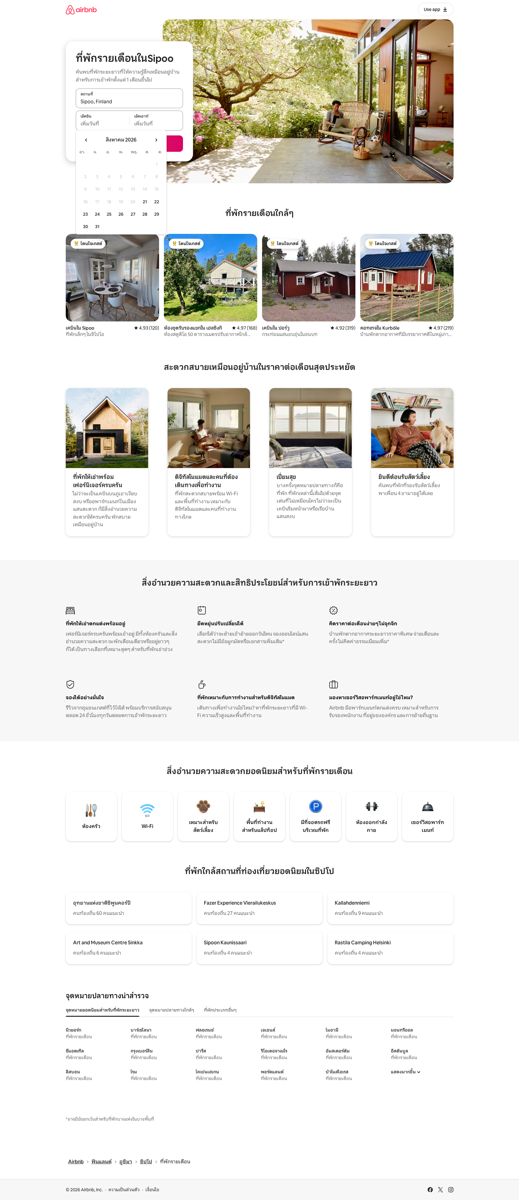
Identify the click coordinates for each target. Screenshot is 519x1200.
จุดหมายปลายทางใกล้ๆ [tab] (171, 1010)
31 (97, 226)
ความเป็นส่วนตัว (124, 1189)
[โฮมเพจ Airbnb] (81, 9)
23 (85, 214)
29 (156, 214)
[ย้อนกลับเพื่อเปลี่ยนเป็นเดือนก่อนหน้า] (86, 140)
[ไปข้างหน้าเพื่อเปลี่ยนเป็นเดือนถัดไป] (156, 140)
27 (133, 214)
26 (120, 214)
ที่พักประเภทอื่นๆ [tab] (220, 1010)
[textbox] (103, 124)
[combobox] (129, 101)
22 (156, 201)
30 (85, 226)
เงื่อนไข (152, 1189)
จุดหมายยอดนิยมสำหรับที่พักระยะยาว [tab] (102, 1010)
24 (97, 214)
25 (109, 214)
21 (145, 201)
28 (144, 214)
